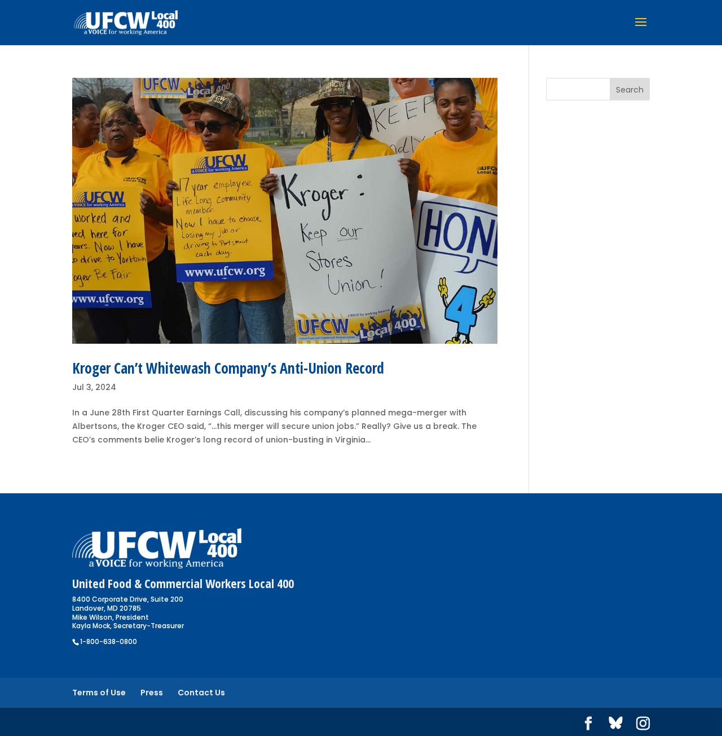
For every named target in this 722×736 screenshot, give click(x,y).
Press (151, 692)
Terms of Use (99, 692)
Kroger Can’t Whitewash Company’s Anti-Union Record (228, 368)
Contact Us (201, 692)
